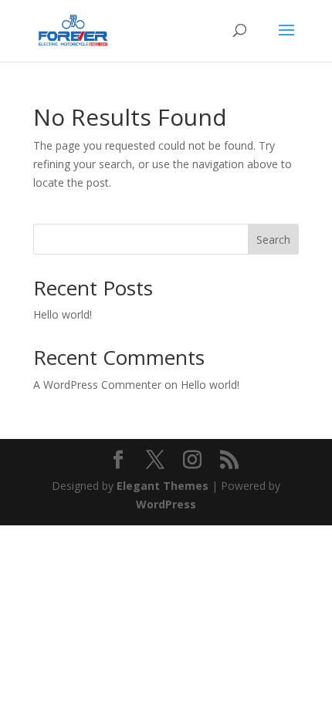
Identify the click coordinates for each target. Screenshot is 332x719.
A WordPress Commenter (97, 384)
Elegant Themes (162, 485)
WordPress (166, 504)
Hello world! (62, 314)
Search (273, 239)
